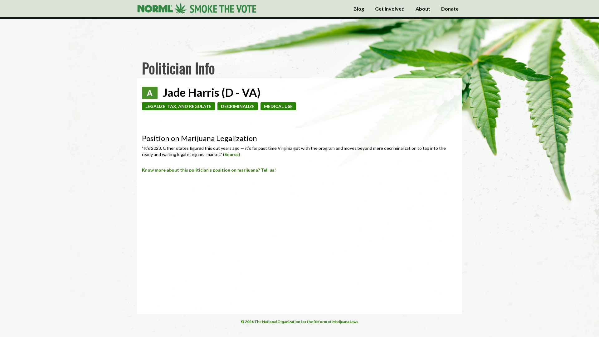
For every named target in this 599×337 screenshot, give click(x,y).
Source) (232, 154)
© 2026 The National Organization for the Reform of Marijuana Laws (299, 321)
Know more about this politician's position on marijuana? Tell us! (209, 170)
